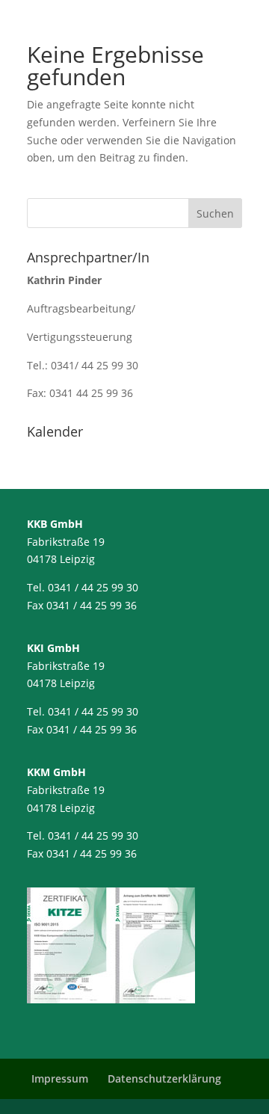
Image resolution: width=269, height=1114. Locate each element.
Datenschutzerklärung (164, 1078)
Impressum (59, 1078)
